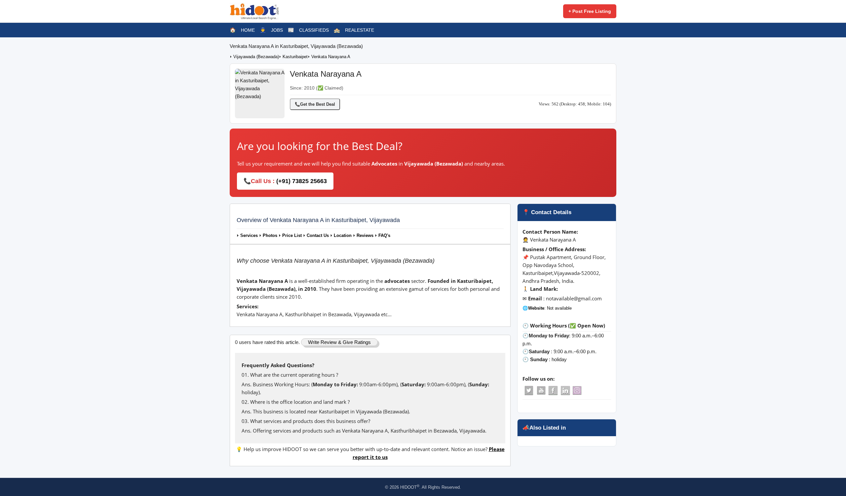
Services (249, 235)
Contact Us (318, 235)
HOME (248, 30)
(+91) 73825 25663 (301, 181)
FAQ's (384, 235)
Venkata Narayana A (330, 57)
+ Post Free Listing (589, 11)
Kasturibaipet (295, 57)
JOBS (277, 30)
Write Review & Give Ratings (339, 342)
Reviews (365, 235)
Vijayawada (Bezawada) (256, 57)
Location (343, 235)
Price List (292, 235)
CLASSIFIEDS (314, 30)
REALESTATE (359, 30)
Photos (270, 235)
